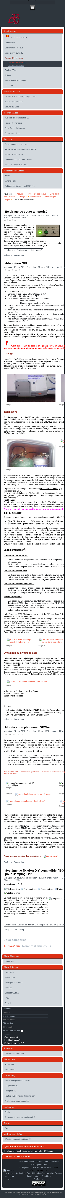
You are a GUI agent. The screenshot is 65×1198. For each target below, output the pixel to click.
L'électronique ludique (14, 48)
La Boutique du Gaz (14, 710)
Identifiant (7, 1009)
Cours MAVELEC (12, 993)
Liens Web (9, 972)
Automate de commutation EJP (17, 118)
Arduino (8, 75)
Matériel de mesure (19, 38)
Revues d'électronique (14, 58)
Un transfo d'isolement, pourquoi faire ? (21, 97)
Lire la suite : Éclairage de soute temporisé (23, 250)
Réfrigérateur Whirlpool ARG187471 (20, 186)
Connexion (9, 961)
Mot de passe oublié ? (14, 1043)
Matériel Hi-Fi (10, 181)
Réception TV (10, 1091)
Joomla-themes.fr (37, 1196)
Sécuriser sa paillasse (14, 102)
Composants (10, 43)
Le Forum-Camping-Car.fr (38, 715)
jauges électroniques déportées (33, 672)
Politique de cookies (44, 1192)
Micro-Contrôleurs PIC (14, 53)
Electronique (35, 197)
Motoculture (10, 1070)
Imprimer (54, 215)
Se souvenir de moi (11, 1031)
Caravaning (19, 255)
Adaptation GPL (16, 263)
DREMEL (48, 422)
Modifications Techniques (15, 80)
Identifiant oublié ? (12, 1040)
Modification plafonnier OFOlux (28, 727)
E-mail (7, 218)
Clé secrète (8, 1023)
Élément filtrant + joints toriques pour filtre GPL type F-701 (33, 524)
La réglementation (14, 550)
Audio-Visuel (12, 946)
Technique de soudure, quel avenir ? (20, 1117)
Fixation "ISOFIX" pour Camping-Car (20, 1096)
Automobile (9, 1064)
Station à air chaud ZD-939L (16, 165)
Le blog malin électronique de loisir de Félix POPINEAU (28, 1151)
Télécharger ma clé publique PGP (19, 1139)
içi (45, 285)
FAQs (7, 998)
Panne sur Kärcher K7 (14, 154)
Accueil (20, 194)
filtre (42, 493)
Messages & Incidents (14, 983)
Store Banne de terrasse (15, 128)
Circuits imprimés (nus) (14, 1053)
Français (23, 197)
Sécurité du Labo (12, 107)
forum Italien (55, 742)
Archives (8, 988)
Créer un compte (11, 1037)
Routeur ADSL (11, 70)
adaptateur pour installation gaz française (45, 495)
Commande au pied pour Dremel (18, 160)
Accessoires (10, 86)
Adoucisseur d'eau (12, 133)
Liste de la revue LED (16, 66)
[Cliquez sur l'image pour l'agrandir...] (31, 402)
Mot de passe (9, 1016)
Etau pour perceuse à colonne (17, 144)
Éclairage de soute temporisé (26, 211)
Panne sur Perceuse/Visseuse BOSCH (21, 149)
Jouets (7, 176)
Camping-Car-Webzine (15, 715)
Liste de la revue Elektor (17, 62)
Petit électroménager (13, 123)
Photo (7, 1112)
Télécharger (10, 977)
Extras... (8, 1128)
